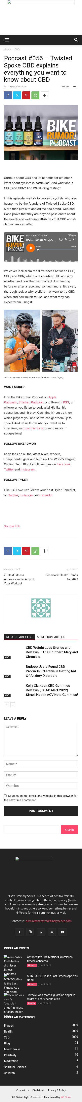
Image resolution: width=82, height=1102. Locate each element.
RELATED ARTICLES (19, 637)
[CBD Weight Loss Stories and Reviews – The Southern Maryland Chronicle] (14, 652)
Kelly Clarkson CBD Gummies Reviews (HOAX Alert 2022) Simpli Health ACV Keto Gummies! (52, 690)
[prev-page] (6, 704)
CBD (17, 49)
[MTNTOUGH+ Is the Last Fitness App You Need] (14, 984)
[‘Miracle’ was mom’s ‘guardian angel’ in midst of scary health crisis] (14, 1005)
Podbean (37, 402)
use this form (33, 428)
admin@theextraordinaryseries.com (49, 921)
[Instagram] (30, 932)
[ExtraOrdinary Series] (41, 17)
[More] (45, 95)
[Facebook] (8, 95)
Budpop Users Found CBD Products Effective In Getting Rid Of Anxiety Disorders (51, 671)
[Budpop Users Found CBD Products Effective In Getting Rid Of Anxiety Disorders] (14, 671)
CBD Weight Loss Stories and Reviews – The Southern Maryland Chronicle (52, 652)
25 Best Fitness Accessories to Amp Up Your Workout (19, 579)
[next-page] (12, 704)
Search (69, 830)
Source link (12, 526)
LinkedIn (46, 495)
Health (31, 1003)
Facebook (63, 464)
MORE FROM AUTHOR (51, 637)
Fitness (32, 965)
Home (7, 49)
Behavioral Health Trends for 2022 (62, 577)
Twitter (9, 469)
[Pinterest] (26, 95)
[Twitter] (17, 95)
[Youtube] (62, 932)
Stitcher (24, 402)
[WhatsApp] (35, 95)
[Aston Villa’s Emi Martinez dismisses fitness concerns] (14, 965)
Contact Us (22, 1090)
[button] (6, 40)
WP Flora (66, 1097)
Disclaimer (38, 1090)
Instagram (28, 469)
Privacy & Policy (57, 1090)
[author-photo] (41, 617)
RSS (66, 402)
